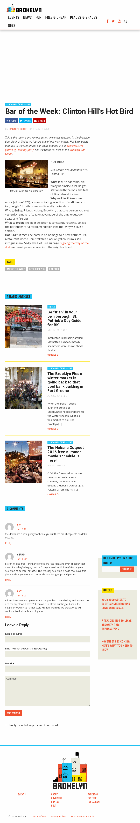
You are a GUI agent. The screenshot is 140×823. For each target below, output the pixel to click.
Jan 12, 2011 (23, 529)
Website (9, 663)
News (27, 17)
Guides (51, 307)
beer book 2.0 (37, 269)
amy (19, 524)
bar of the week (15, 269)
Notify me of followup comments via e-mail (33, 725)
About (54, 794)
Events (13, 17)
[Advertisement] (70, 66)
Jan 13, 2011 (23, 559)
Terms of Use (38, 816)
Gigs (11, 25)
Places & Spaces (83, 17)
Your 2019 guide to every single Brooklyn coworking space (116, 604)
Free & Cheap (55, 17)
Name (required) (14, 633)
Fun (38, 17)
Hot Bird (54, 269)
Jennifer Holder (17, 128)
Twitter (92, 798)
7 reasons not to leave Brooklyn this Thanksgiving (116, 625)
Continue (52, 354)
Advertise (56, 798)
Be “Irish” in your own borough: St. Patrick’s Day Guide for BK (64, 318)
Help (53, 805)
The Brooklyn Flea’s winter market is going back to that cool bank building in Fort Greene (65, 382)
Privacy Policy (58, 816)
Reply (8, 543)
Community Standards (82, 816)
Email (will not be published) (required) (26, 648)
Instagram (94, 801)
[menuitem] (13, 17)
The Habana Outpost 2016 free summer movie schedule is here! (65, 453)
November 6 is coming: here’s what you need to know (117, 645)
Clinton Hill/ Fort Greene (18, 104)
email (41, 121)
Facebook (93, 794)
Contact (55, 801)
